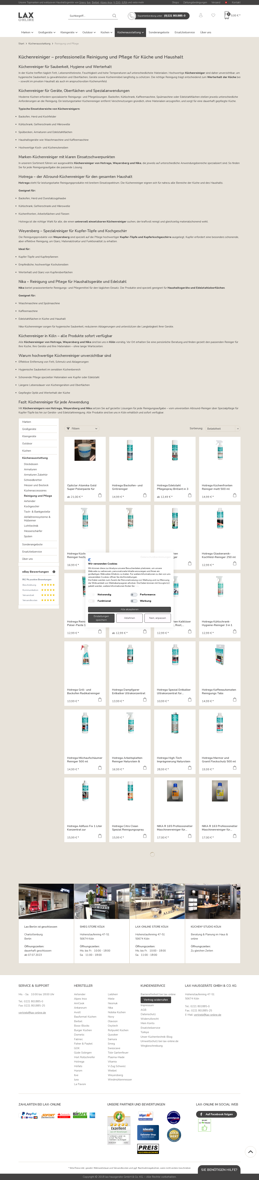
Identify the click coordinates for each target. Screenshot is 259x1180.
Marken (26, 32)
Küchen (105, 32)
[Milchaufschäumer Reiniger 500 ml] (85, 722)
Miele (111, 999)
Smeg (82, 2)
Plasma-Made (116, 1057)
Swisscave (114, 1048)
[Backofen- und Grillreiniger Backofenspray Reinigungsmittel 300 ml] (130, 450)
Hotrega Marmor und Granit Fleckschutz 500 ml (219, 759)
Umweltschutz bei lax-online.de (159, 1041)
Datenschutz (148, 1014)
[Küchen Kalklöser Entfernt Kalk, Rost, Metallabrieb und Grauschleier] (175, 586)
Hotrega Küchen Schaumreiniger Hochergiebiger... (168, 555)
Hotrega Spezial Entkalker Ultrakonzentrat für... (174, 691)
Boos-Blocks (81, 1025)
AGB (143, 1010)
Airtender (29, 501)
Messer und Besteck (36, 485)
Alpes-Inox (106, 2)
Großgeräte (45, 32)
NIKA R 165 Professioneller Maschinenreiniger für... (175, 827)
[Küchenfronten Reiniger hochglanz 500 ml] (85, 518)
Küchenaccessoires (35, 490)
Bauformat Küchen (85, 1016)
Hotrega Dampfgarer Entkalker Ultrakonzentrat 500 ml (128, 691)
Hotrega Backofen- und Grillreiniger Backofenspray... (127, 487)
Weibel (112, 1070)
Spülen (28, 536)
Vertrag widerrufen (156, 1000)
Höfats (78, 1066)
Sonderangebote (159, 32)
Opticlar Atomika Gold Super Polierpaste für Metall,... (81, 487)
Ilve (89, 2)
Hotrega (79, 1061)
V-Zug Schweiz (117, 1066)
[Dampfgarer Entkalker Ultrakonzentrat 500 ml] (130, 654)
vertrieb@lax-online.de (32, 1012)
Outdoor (87, 32)
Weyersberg (115, 1075)
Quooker (113, 1034)
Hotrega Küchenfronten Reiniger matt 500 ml (217, 487)
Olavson (113, 1021)
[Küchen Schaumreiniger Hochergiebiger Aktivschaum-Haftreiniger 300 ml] (175, 518)
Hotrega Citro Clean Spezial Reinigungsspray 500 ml (128, 827)
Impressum (147, 1005)
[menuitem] (93, 15)
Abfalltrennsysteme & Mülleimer (37, 518)
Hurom (78, 1070)
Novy (111, 1016)
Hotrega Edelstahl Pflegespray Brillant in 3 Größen (172, 487)
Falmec (78, 1039)
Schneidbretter (33, 480)
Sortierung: (196, 428)
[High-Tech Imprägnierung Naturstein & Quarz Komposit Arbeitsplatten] (175, 722)
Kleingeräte (67, 32)
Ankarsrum (80, 1007)
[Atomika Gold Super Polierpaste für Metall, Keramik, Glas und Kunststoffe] (85, 450)
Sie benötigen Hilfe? (219, 1169)
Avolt (77, 1012)
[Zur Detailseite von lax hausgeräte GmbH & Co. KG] (174, 1135)
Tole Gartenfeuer (118, 1052)
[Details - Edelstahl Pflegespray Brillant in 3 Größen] (189, 495)
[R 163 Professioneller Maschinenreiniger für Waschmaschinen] (220, 790)
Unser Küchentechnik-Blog (156, 1037)
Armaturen (30, 469)
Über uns (205, 32)
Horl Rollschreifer (84, 1057)
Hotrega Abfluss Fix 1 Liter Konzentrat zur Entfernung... (84, 827)
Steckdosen (31, 464)
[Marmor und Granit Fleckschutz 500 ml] (220, 722)
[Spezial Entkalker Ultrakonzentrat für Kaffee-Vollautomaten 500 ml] (175, 654)
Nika (110, 1007)
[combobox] (93, 15)
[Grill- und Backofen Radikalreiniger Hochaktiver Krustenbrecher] (85, 654)
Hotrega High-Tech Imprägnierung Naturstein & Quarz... (173, 759)
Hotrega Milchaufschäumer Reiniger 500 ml (84, 759)
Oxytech (113, 1025)
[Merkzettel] (213, 15)
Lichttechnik (31, 526)
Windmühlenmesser (120, 1079)
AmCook (79, 1003)
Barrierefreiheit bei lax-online (158, 994)
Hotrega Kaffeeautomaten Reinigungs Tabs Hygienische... (219, 691)
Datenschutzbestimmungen (156, 557)
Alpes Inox (80, 999)
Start (21, 43)
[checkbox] (91, 594)
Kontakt (236, 2)
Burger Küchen (83, 1030)
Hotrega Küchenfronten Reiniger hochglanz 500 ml (84, 555)
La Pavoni (80, 1084)
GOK (77, 1048)
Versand (215, 2)
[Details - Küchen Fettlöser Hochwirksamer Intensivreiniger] (144, 631)
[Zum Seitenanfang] (250, 1151)
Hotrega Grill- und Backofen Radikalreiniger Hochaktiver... (83, 691)
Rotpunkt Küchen (118, 1030)
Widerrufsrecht (150, 1019)
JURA (124, 2)
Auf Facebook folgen (219, 1114)
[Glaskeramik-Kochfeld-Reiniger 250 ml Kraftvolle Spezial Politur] (220, 518)
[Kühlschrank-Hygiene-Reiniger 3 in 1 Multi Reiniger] (220, 586)
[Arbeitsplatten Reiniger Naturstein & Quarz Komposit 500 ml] (130, 722)
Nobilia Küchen (117, 1012)
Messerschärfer (33, 531)
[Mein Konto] (201, 15)
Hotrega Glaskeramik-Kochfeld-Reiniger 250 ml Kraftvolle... (219, 555)
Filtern (75, 429)
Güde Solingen (83, 1052)
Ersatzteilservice (185, 32)
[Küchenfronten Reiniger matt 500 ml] (220, 450)
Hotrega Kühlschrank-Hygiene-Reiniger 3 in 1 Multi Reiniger (217, 623)
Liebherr (113, 994)
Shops (175, 2)
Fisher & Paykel (83, 1043)
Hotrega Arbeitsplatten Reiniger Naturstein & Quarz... (127, 759)
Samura (112, 1039)
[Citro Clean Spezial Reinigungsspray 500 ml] (130, 790)
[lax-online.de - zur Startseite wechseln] (26, 16)
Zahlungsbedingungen (195, 2)
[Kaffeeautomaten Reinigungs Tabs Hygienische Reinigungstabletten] (220, 654)
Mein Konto (148, 1023)
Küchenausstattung (129, 32)
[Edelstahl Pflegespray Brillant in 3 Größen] (175, 450)
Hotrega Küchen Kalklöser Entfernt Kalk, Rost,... (174, 623)
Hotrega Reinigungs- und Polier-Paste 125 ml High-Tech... (84, 623)
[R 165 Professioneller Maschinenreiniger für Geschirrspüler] (175, 790)
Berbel (95, 2)
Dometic (79, 1034)
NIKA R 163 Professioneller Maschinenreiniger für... (220, 827)
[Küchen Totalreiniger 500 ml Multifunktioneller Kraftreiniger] (130, 518)
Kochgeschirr (31, 506)
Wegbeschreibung (152, 1046)
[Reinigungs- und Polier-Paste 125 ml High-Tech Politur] (85, 586)
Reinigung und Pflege (38, 496)
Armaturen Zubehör (36, 474)
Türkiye (145, 1032)
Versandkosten (121, 1168)
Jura (76, 1079)
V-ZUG (117, 2)
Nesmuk (113, 1003)
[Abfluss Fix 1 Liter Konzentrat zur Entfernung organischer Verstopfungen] (85, 790)
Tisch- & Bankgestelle (37, 511)
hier (136, 586)
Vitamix (112, 1061)
